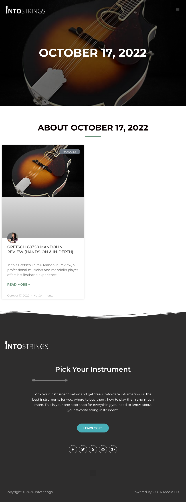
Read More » (18, 284)
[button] (93, 473)
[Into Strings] (25, 10)
